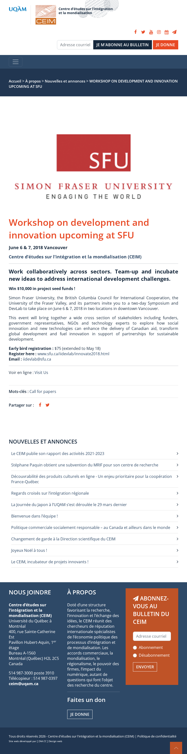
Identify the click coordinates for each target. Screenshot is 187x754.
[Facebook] (135, 32)
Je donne (79, 714)
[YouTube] (151, 32)
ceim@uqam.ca (23, 683)
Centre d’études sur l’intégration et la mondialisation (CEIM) (75, 257)
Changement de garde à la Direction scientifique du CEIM (63, 539)
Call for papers (42, 391)
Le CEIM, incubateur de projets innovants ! (49, 561)
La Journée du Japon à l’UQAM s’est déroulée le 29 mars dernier (69, 504)
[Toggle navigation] (15, 62)
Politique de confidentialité (156, 736)
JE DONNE (165, 44)
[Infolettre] (174, 32)
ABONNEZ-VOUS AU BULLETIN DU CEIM (151, 610)
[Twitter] (143, 32)
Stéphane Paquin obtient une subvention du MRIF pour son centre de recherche (84, 465)
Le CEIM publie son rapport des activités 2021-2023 (57, 453)
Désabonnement (154, 655)
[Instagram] (158, 32)
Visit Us (41, 372)
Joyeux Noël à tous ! (29, 550)
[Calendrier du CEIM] (166, 32)
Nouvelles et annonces (43, 441)
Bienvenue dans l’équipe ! (34, 516)
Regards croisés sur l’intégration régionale (50, 493)
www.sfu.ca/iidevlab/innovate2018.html (73, 353)
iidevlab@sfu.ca (37, 359)
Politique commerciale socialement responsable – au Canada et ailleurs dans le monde (90, 527)
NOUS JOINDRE (30, 592)
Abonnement (151, 647)
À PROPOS (81, 592)
